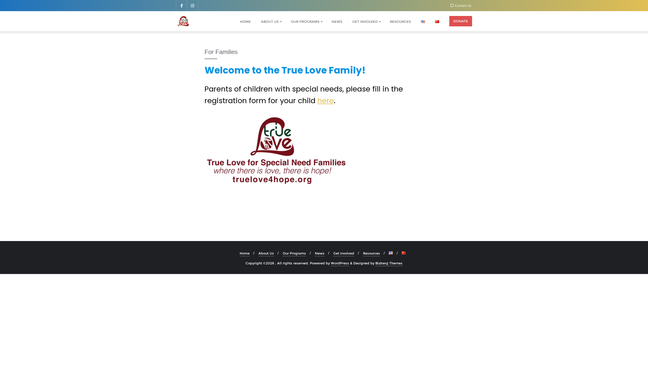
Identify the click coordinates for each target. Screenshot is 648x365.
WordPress (340, 263)
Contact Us (462, 5)
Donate (460, 21)
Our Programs (294, 253)
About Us (266, 253)
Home (245, 253)
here (325, 101)
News (320, 253)
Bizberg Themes (388, 263)
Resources (371, 253)
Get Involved (343, 253)
